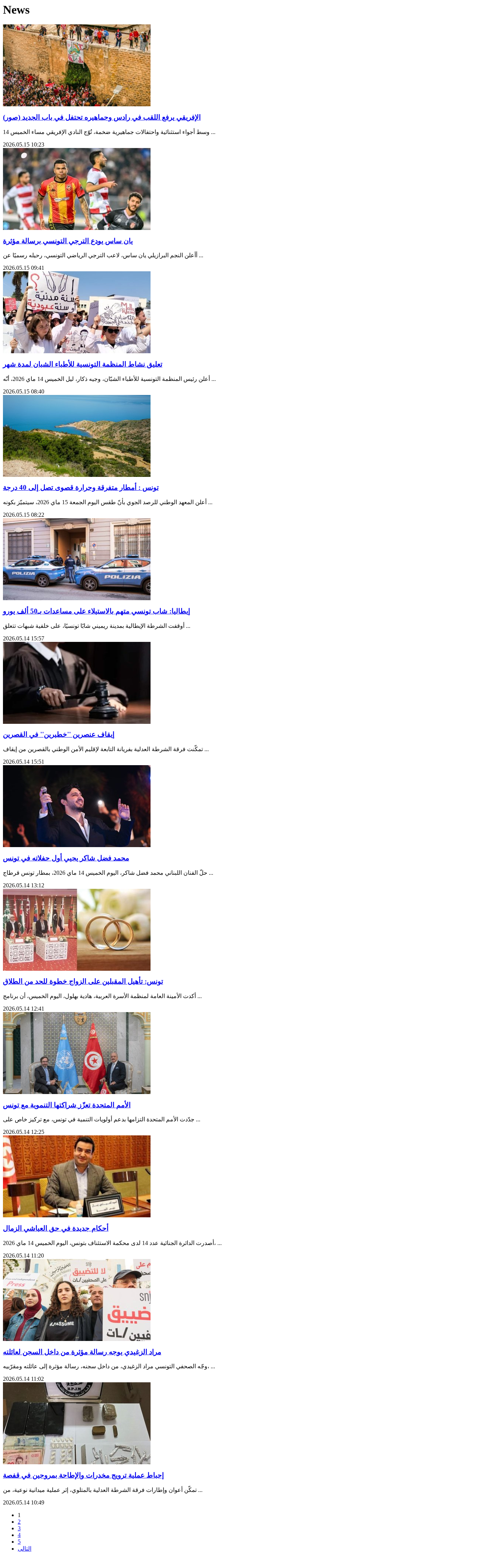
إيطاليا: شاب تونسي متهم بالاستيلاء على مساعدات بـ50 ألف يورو (96, 611)
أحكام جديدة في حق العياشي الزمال (55, 1228)
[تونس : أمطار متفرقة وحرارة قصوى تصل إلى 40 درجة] (77, 475)
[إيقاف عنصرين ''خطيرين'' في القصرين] (77, 722)
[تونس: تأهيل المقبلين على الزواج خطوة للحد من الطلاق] (77, 969)
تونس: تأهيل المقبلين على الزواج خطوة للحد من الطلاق (83, 981)
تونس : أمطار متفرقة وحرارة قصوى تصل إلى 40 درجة (81, 487)
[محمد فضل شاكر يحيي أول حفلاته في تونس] (77, 845)
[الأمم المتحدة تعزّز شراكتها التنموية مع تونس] (77, 1092)
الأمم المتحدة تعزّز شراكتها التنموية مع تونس (67, 1105)
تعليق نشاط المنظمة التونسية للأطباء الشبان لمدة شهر (82, 364)
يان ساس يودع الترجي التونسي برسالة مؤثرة (68, 241)
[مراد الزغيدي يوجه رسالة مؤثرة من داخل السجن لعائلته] (77, 1339)
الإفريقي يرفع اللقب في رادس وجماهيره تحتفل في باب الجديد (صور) (102, 117)
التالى (24, 1548)
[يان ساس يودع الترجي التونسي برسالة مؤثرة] (77, 228)
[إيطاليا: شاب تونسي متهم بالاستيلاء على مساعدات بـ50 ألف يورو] (77, 598)
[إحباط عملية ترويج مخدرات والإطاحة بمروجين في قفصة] (77, 1462)
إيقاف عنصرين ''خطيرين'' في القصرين (58, 734)
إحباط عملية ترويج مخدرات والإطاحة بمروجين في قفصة (83, 1475)
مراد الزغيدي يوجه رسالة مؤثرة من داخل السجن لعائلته (82, 1352)
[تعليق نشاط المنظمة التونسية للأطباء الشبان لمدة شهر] (77, 351)
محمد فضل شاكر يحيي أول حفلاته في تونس (66, 858)
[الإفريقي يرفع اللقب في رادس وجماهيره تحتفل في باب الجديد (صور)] (77, 104)
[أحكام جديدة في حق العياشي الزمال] (77, 1215)
